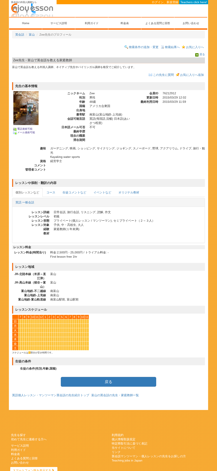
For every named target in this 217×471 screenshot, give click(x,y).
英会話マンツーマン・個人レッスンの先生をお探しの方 (149, 456)
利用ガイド (92, 23)
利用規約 (118, 435)
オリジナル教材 (128, 192)
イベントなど (102, 192)
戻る (202, 54)
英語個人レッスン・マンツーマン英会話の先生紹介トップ (50, 395)
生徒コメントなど (74, 192)
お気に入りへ (195, 47)
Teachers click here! (193, 2)
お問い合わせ (191, 23)
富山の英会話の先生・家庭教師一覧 (115, 395)
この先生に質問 (163, 74)
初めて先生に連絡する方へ (29, 439)
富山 (32, 34)
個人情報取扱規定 (123, 439)
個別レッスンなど (27, 192)
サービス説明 (58, 23)
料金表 (125, 23)
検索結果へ (172, 47)
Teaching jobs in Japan (127, 460)
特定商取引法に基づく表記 (129, 443)
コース (50, 192)
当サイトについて (123, 447)
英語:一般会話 (24, 202)
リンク (116, 452)
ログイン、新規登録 (165, 2)
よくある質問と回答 (157, 23)
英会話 (19, 34)
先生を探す (18, 435)
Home (25, 23)
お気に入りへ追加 (192, 74)
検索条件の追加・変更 (144, 47)
